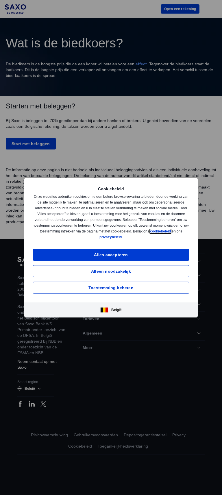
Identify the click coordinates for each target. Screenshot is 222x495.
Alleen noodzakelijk (111, 271)
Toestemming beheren (111, 287)
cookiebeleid (101, 237)
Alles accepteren (111, 254)
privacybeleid (136, 237)
